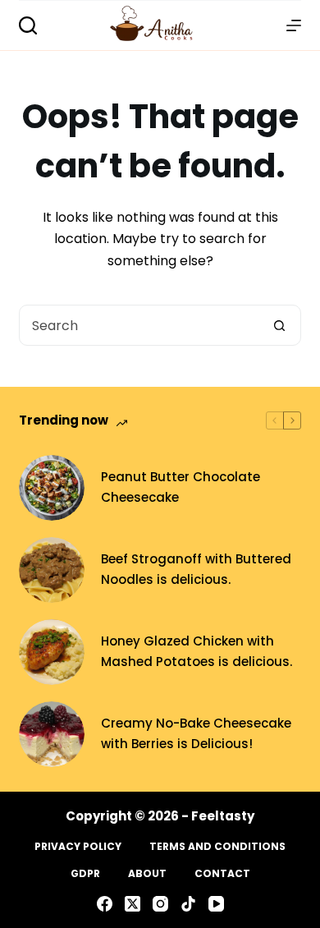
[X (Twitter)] (132, 904)
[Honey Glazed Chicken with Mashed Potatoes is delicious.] (52, 652)
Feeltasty (222, 816)
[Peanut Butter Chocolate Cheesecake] (52, 488)
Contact (222, 873)
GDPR (85, 873)
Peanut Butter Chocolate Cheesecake (180, 487)
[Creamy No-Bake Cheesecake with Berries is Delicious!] (52, 734)
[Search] (28, 25)
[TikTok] (188, 904)
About (147, 873)
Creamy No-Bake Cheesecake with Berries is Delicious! (196, 733)
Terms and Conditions (217, 846)
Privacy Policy (77, 846)
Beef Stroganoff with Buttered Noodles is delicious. (196, 569)
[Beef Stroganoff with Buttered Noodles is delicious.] (52, 570)
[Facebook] (104, 904)
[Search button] (279, 325)
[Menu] (293, 25)
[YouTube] (216, 904)
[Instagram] (160, 904)
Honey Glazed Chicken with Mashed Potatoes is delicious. (196, 651)
